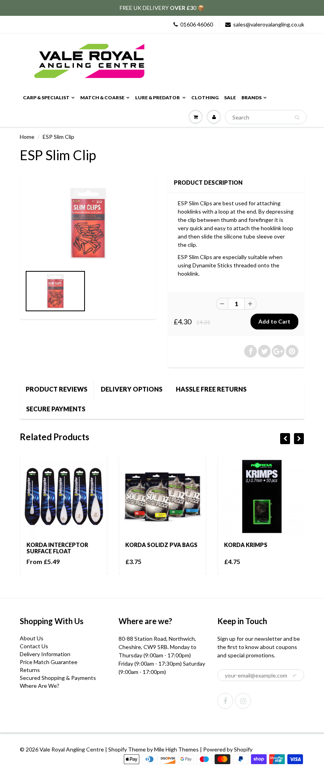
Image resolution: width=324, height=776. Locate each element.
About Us (31, 638)
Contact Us (34, 646)
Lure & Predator (158, 97)
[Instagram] (243, 701)
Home (27, 136)
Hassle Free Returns (211, 389)
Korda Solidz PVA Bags (160, 544)
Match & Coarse (102, 97)
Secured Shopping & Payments (58, 677)
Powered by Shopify (227, 749)
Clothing (205, 97)
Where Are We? (39, 685)
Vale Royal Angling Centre (72, 749)
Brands (251, 97)
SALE (230, 97)
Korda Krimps (245, 544)
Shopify (117, 749)
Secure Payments (55, 409)
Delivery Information (45, 654)
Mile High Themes (176, 749)
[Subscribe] (294, 675)
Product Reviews (56, 389)
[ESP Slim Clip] (88, 223)
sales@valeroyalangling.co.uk (268, 24)
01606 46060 (196, 24)
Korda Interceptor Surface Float (56, 548)
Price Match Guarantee (48, 662)
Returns (30, 669)
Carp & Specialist (46, 97)
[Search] (297, 117)
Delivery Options (131, 389)
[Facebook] (225, 701)
